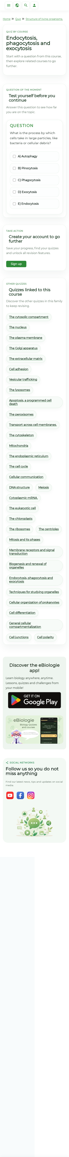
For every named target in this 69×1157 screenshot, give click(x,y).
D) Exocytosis (27, 192)
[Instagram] (31, 795)
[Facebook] (20, 795)
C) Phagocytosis (29, 180)
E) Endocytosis (28, 203)
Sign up (16, 264)
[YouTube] (10, 795)
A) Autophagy (27, 156)
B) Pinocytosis (28, 168)
